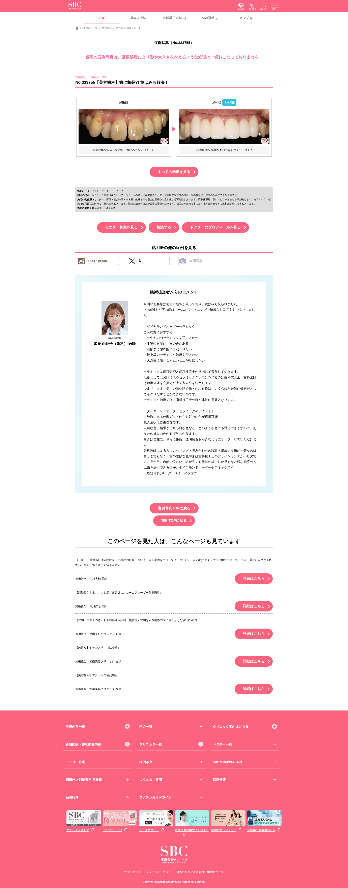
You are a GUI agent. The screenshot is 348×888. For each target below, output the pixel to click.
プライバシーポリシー (160, 872)
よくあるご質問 (150, 779)
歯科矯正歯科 (172, 17)
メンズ (244, 17)
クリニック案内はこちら (230, 726)
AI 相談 (241, 9)
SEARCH (263, 9)
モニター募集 (75, 761)
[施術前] (124, 126)
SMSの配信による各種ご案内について (200, 872)
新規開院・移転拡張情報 (83, 744)
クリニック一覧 (150, 744)
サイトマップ (132, 872)
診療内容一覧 (90, 28)
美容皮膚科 (138, 17)
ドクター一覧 (222, 744)
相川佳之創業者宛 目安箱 (84, 779)
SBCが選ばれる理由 (227, 761)
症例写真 (107, 28)
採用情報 (219, 779)
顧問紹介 (72, 797)
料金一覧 (145, 726)
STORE (252, 9)
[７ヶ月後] (224, 126)
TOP (102, 17)
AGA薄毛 (208, 17)
